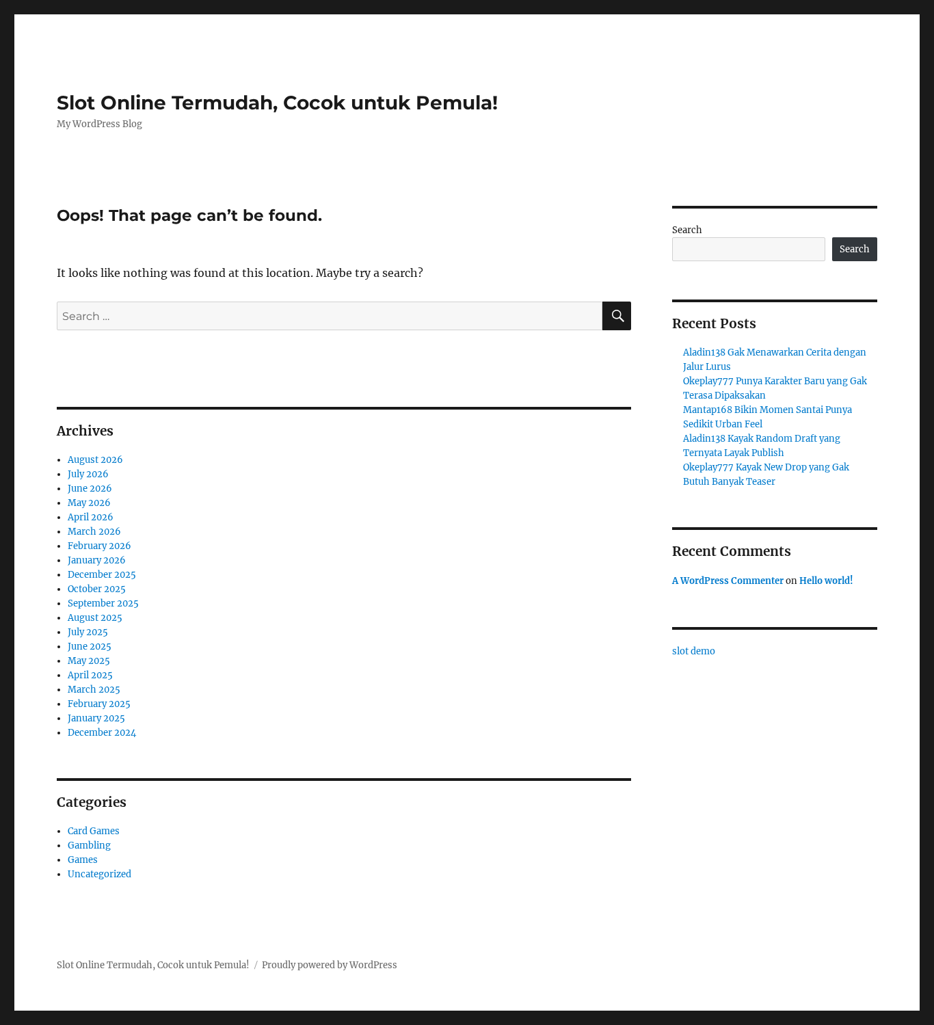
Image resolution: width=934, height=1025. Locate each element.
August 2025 (95, 618)
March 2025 (94, 689)
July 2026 (88, 474)
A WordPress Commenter (728, 581)
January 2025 (96, 718)
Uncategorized (99, 874)
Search (687, 230)
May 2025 (89, 661)
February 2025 (99, 704)
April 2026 (91, 517)
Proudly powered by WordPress (329, 965)
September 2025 (103, 603)
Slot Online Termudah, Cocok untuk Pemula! (277, 102)
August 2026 (95, 460)
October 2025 (97, 589)
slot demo (693, 651)
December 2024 (102, 732)
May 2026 (89, 503)
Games (83, 860)
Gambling (89, 845)
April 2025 (90, 675)
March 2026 (94, 531)
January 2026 (97, 560)
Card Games (94, 831)
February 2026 (99, 546)
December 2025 (102, 575)
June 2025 (89, 646)
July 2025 (88, 632)
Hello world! (826, 581)
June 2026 (90, 488)
